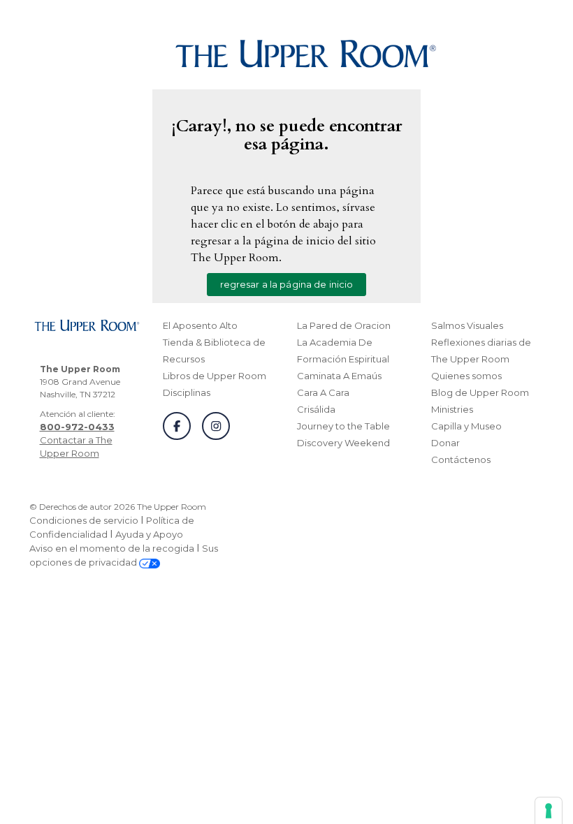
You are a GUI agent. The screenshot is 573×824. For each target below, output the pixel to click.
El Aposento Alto (200, 325)
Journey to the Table (343, 426)
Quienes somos (466, 375)
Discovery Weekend (343, 442)
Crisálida (316, 409)
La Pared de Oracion (344, 325)
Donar (445, 442)
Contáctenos (461, 459)
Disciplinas (186, 392)
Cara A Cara (323, 392)
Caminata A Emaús (339, 375)
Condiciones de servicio (83, 520)
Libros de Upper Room (214, 375)
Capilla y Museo (466, 426)
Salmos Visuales (467, 325)
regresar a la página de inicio (287, 284)
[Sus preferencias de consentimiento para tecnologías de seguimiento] (548, 810)
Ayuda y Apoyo (149, 534)
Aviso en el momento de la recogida (111, 548)
